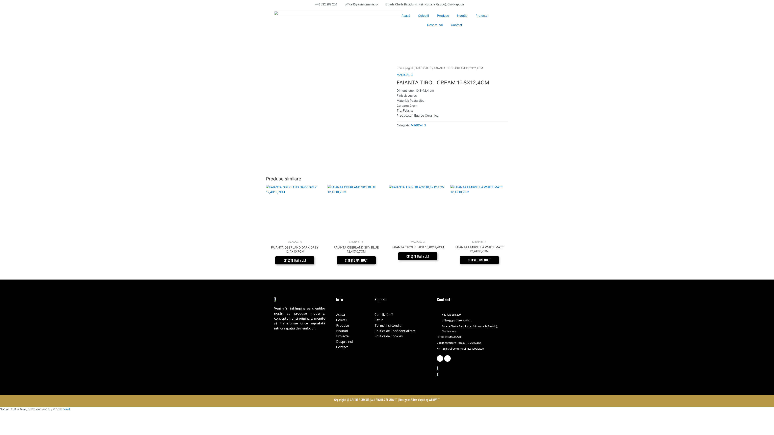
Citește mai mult (294, 260)
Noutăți (462, 16)
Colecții (423, 16)
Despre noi (435, 25)
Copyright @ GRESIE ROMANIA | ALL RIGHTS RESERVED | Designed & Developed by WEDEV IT (387, 399)
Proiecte (481, 16)
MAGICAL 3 (423, 68)
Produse (443, 16)
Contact (456, 25)
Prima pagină (405, 68)
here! (66, 409)
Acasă (406, 16)
